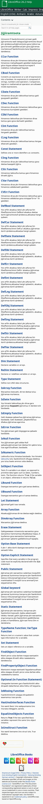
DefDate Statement (13, 236)
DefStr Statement (12, 333)
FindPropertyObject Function (19, 665)
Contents (5, 19)
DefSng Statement (12, 319)
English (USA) (8, 14)
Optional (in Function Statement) (21, 679)
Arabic (30, 14)
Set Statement (10, 642)
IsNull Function (10, 438)
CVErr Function (10, 192)
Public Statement (11, 569)
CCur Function (9, 56)
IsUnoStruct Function (14, 727)
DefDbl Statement (12, 250)
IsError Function (11, 427)
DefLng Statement (12, 291)
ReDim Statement (12, 370)
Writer (18, 9)
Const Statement (11, 148)
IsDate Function (11, 399)
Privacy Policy (26, 773)
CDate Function (10, 91)
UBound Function (11, 491)
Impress (33, 9)
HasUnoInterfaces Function (18, 702)
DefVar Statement (12, 347)
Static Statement (11, 606)
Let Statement (10, 500)
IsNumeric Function (13, 452)
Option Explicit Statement (17, 555)
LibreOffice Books (21, 754)
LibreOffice (7, 9)
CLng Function (10, 137)
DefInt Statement (12, 277)
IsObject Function (12, 466)
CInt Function (9, 125)
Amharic (21, 14)
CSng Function (10, 157)
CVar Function (9, 180)
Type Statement (11, 379)
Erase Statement (11, 527)
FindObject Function (13, 651)
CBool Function (10, 72)
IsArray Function (11, 388)
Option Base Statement (15, 543)
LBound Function (11, 482)
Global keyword (10, 587)
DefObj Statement (12, 305)
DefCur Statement (12, 222)
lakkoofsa (5, 459)
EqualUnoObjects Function (17, 713)
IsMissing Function (12, 690)
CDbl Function (9, 114)
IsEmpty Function (12, 413)
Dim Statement (10, 361)
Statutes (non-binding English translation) (20, 774)
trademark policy (20, 797)
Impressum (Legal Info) (10, 773)
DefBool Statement (13, 205)
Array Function (10, 509)
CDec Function (10, 103)
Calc (25, 9)
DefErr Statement (12, 263)
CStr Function (9, 169)
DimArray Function (12, 518)
